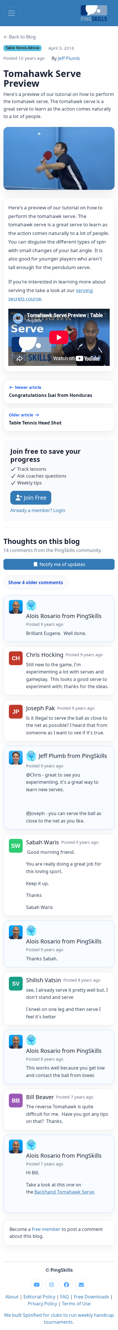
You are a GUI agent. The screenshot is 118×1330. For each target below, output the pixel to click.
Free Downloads (91, 1297)
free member (46, 1229)
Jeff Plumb (69, 58)
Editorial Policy (39, 1297)
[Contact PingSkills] (81, 1284)
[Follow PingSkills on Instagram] (51, 1284)
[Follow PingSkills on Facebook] (66, 1284)
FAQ (64, 1297)
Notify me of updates (61, 564)
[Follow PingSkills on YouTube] (36, 1284)
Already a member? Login (37, 510)
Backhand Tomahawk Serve (64, 1192)
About (12, 1297)
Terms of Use (76, 1303)
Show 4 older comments (35, 582)
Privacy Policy (42, 1303)
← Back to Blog (19, 37)
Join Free (34, 497)
